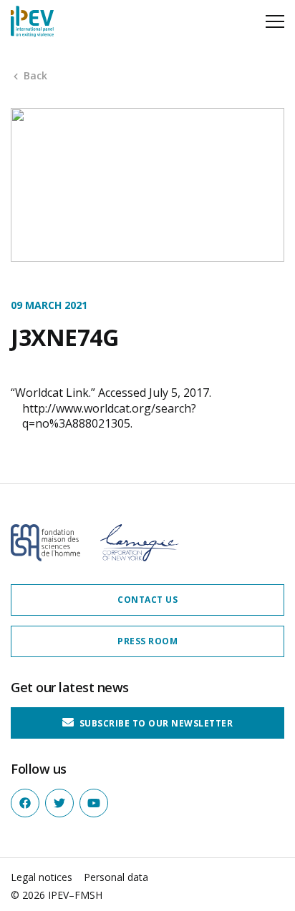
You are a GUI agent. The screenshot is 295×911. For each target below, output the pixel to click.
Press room (147, 641)
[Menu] (275, 21)
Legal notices (41, 877)
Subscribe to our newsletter (155, 723)
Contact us (147, 600)
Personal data (116, 877)
